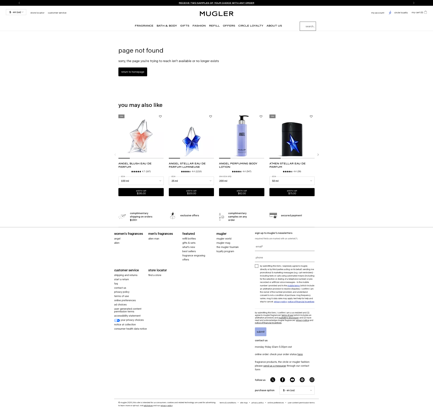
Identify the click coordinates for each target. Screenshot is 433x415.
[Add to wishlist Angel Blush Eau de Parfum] (160, 116)
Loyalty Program (225, 251)
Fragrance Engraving (193, 255)
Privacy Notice (302, 320)
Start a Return (121, 279)
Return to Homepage (132, 71)
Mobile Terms (294, 285)
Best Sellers (189, 251)
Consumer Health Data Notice (130, 328)
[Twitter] (272, 379)
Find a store (154, 275)
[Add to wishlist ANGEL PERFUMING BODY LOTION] (261, 116)
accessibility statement (127, 315)
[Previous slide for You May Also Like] (115, 154)
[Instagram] (312, 379)
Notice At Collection (125, 324)
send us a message (274, 365)
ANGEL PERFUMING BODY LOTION (238, 165)
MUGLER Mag (223, 242)
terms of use (121, 296)
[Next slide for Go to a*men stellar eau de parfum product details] (313, 136)
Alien (116, 242)
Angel (117, 238)
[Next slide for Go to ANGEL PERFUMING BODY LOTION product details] (262, 136)
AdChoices (148, 405)
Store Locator (157, 270)
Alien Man (153, 238)
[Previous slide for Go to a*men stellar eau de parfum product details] (271, 136)
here (300, 354)
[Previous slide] (19, 2)
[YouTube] (292, 379)
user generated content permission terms (127, 310)
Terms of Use (287, 315)
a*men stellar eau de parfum (287, 165)
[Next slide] (414, 2)
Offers (185, 259)
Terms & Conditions (228, 402)
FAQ (116, 283)
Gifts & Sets (189, 242)
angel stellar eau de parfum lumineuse (187, 165)
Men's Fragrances (160, 233)
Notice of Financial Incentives (301, 301)
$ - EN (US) (15, 12)
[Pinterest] (302, 379)
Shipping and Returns (126, 275)
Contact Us (120, 287)
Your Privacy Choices (132, 320)
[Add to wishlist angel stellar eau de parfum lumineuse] (211, 116)
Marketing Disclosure (288, 317)
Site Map (244, 402)
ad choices (120, 304)
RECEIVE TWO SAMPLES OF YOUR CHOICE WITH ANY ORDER (216, 3)
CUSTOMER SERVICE (126, 270)
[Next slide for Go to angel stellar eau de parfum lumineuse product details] (212, 136)
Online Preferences (125, 300)
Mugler (221, 233)
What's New (188, 247)
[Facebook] (282, 379)
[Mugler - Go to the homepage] (216, 13)
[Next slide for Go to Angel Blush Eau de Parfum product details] (162, 136)
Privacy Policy (121, 292)
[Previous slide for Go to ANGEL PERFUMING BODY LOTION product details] (220, 136)
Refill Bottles (189, 238)
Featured (188, 233)
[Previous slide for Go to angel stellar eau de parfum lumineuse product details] (170, 136)
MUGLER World (223, 238)
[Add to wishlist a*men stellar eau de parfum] (311, 116)
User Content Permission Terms (301, 402)
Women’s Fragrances (128, 233)
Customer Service (57, 12)
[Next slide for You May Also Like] (318, 154)
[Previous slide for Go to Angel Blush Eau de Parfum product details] (120, 136)
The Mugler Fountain (227, 247)
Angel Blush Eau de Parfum (135, 165)
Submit (261, 331)
